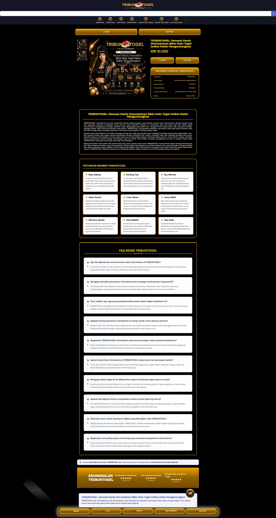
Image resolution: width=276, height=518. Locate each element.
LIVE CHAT (202, 511)
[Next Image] (143, 67)
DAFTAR (170, 32)
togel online (182, 133)
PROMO (76, 511)
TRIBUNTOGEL (90, 123)
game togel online (185, 147)
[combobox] (135, 13)
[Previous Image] (91, 67)
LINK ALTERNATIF (171, 511)
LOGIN (106, 32)
